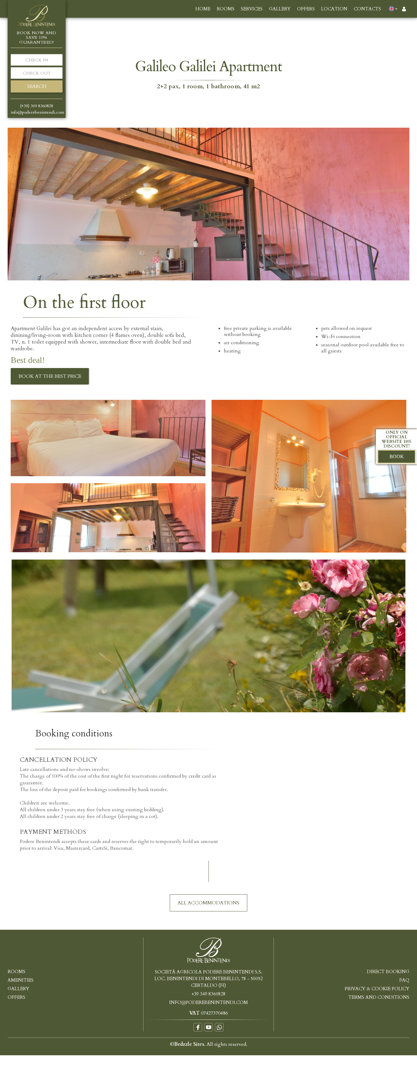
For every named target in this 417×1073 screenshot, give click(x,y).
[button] (394, 8)
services (252, 9)
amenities (21, 980)
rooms (225, 9)
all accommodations (208, 903)
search (36, 86)
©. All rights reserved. (208, 1044)
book (397, 456)
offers (306, 9)
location (334, 9)
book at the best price (49, 376)
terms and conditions (378, 997)
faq (404, 980)
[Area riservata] (404, 9)
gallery (280, 9)
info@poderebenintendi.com (208, 1002)
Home (202, 9)
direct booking (388, 972)
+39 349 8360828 (208, 994)
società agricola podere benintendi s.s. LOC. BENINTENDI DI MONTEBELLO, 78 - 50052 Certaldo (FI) (208, 978)
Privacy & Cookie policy (377, 989)
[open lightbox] (208, 204)
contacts (367, 9)
